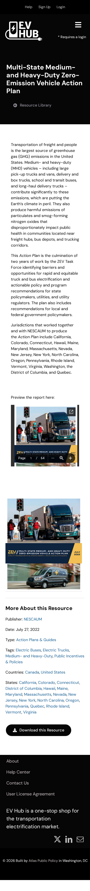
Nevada (60, 694)
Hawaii (49, 688)
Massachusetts (37, 694)
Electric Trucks (56, 650)
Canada (32, 672)
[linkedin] (68, 839)
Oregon (72, 700)
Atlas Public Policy (43, 860)
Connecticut (68, 682)
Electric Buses (28, 650)
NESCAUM (33, 619)
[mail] (80, 839)
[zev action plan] (43, 499)
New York (27, 700)
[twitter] (57, 839)
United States (53, 672)
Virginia (29, 712)
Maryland (13, 694)
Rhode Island (57, 706)
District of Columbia (23, 688)
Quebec (37, 706)
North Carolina (50, 700)
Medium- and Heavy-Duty (29, 656)
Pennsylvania (16, 706)
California (27, 682)
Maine (62, 688)
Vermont (13, 712)
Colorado (46, 682)
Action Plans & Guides (36, 639)
